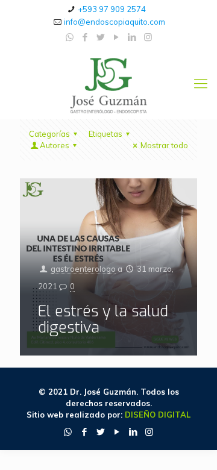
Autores (54, 145)
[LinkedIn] (132, 37)
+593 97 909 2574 (112, 9)
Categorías (49, 134)
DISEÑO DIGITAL (157, 414)
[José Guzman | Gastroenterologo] (108, 83)
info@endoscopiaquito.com (114, 22)
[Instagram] (148, 37)
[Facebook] (85, 37)
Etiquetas (105, 134)
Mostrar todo (164, 145)
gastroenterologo (83, 269)
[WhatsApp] (69, 37)
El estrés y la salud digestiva (103, 319)
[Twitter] (101, 37)
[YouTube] (116, 37)
